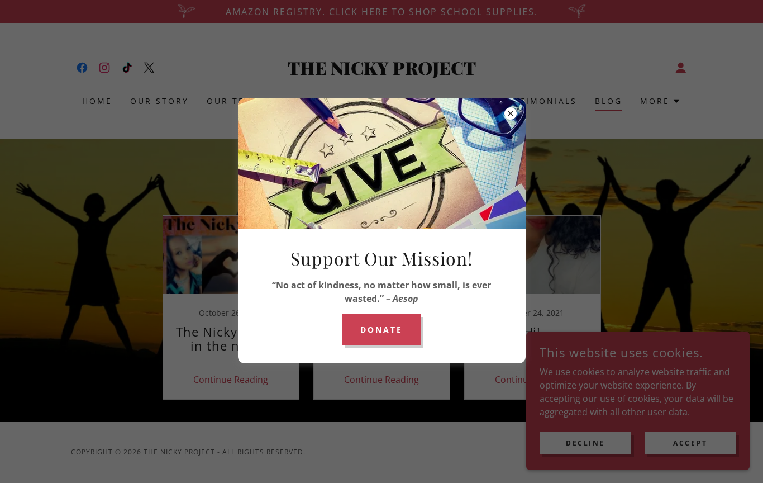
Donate (381, 329)
